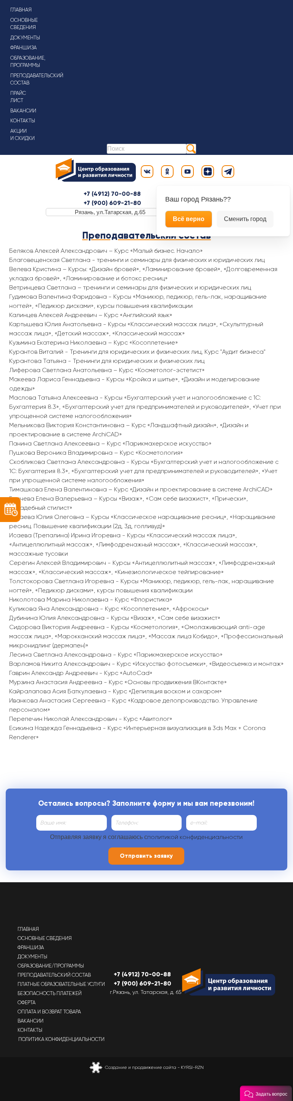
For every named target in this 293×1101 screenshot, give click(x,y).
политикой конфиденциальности (195, 837)
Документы (25, 38)
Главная (21, 10)
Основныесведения (24, 24)
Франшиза (23, 47)
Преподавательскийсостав (36, 79)
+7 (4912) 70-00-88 (112, 193)
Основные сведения (45, 938)
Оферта (26, 1002)
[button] (266, 1093)
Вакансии (23, 111)
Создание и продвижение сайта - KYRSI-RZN (154, 1067)
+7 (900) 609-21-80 (112, 203)
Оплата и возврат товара (49, 1012)
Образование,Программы (27, 61)
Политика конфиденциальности (61, 1039)
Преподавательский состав (54, 975)
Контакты (22, 121)
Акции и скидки (22, 134)
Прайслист (18, 97)
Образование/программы (51, 966)
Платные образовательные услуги (61, 984)
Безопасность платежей (50, 993)
